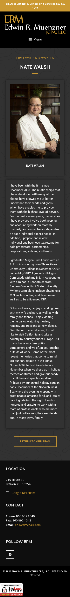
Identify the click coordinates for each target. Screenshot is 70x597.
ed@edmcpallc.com (28, 525)
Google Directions (23, 493)
